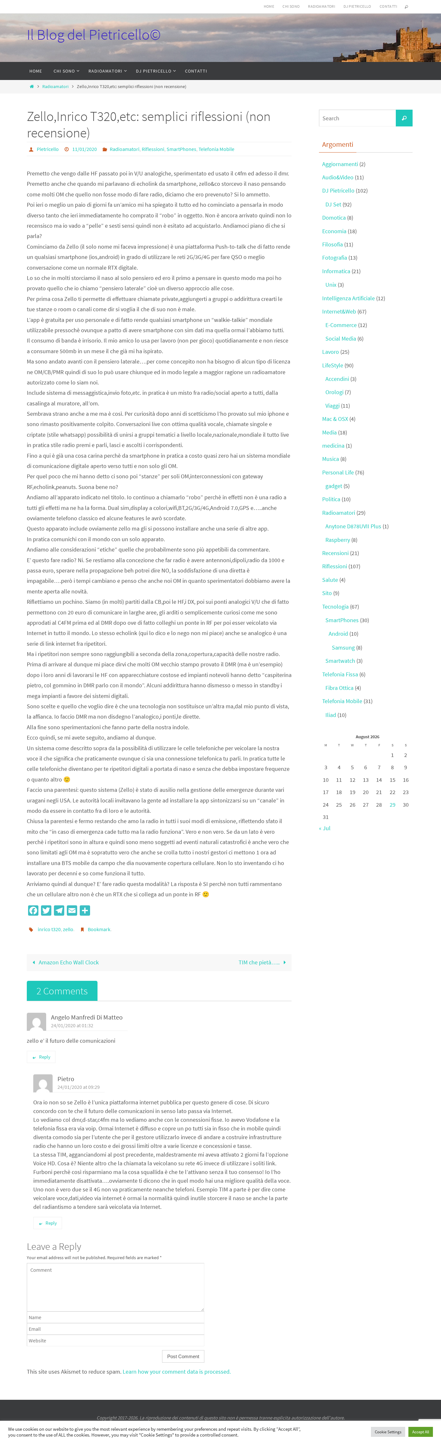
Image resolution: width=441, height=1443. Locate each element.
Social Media (340, 338)
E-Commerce (341, 325)
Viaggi (332, 405)
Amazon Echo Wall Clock (68, 962)
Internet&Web (339, 311)
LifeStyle (332, 365)
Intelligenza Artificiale (348, 298)
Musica (330, 459)
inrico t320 (49, 929)
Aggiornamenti (340, 164)
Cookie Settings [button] (388, 1432)
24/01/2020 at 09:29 (78, 1087)
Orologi (334, 392)
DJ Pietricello (357, 6)
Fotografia (334, 257)
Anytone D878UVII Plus (353, 526)
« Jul (325, 828)
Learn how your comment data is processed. (177, 1371)
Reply (44, 1057)
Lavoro (330, 351)
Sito (327, 593)
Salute (330, 579)
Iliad (330, 715)
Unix (330, 284)
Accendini (337, 379)
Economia (334, 231)
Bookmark (99, 929)
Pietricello (48, 149)
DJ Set (333, 204)
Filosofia (332, 244)
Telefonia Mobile (216, 149)
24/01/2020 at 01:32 (72, 1025)
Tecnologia (335, 606)
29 (392, 804)
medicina (333, 445)
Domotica (334, 217)
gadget (333, 486)
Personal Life (338, 472)
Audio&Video (338, 177)
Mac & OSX (335, 419)
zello (68, 929)
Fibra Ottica (339, 688)
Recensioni (335, 553)
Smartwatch (340, 660)
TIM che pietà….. (260, 962)
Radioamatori (321, 6)
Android (338, 633)
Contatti (388, 6)
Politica (331, 499)
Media (329, 432)
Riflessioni (153, 149)
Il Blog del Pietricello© (94, 34)
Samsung (343, 647)
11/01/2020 (84, 149)
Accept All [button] (420, 1432)
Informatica (336, 271)
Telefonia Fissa (340, 674)
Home (269, 6)
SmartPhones (181, 149)
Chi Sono (291, 6)
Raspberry (337, 539)
